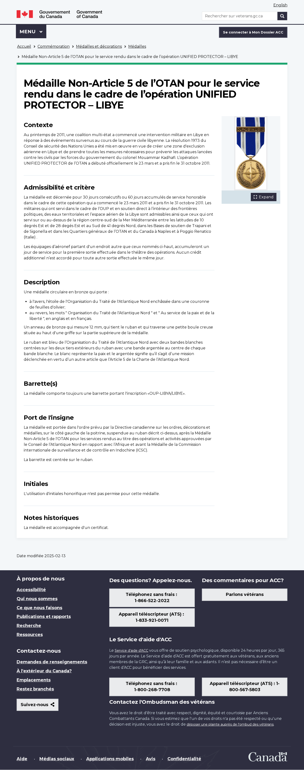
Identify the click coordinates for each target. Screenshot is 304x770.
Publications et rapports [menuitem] (44, 616)
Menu (32, 31)
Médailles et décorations (99, 46)
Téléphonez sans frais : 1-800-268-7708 (152, 686)
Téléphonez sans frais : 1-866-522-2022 (152, 597)
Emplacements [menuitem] (34, 680)
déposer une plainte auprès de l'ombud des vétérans (230, 724)
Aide (22, 758)
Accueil (24, 46)
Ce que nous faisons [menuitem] (39, 607)
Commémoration (54, 46)
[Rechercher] (282, 16)
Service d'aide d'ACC (131, 650)
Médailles (137, 46)
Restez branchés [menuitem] (35, 689)
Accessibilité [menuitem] (31, 589)
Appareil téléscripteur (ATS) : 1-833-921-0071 (152, 617)
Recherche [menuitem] (29, 625)
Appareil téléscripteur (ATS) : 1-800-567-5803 (245, 686)
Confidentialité (184, 758)
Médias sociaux (56, 758)
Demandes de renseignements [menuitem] (52, 662)
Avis (150, 758)
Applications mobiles (110, 758)
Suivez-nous (39, 706)
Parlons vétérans (245, 594)
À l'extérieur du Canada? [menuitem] (44, 671)
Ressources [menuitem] (30, 634)
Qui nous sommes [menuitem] (37, 598)
